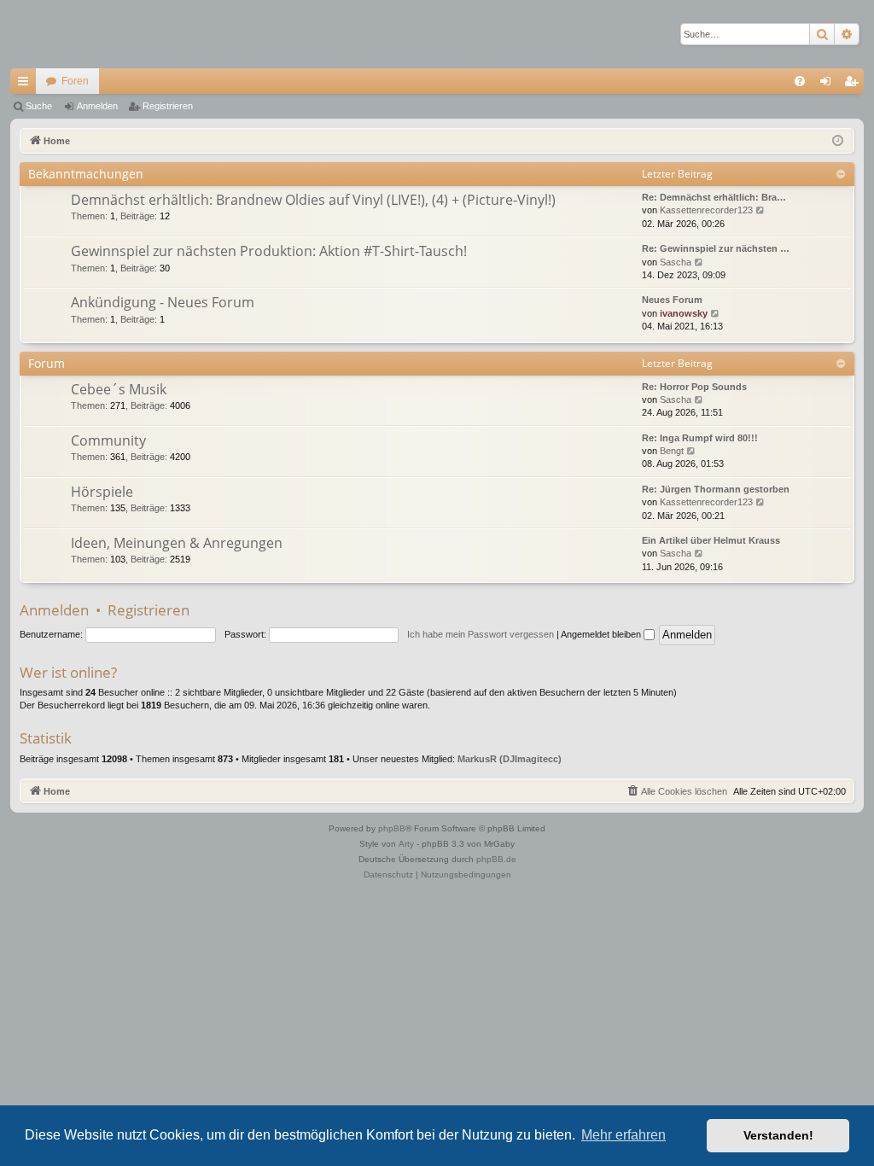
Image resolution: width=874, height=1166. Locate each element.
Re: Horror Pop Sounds (694, 387)
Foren (75, 81)
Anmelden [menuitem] (828, 84)
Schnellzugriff (26, 84)
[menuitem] (800, 81)
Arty (406, 843)
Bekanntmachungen (85, 174)
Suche (39, 106)
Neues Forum (672, 299)
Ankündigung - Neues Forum (162, 302)
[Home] (70, 34)
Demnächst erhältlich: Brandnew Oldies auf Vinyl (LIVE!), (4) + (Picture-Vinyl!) (313, 199)
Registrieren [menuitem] (854, 84)
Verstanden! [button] (778, 1135)
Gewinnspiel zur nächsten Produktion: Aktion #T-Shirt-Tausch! (269, 251)
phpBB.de (496, 859)
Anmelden (97, 106)
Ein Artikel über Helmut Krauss (711, 540)
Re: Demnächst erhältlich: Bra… (714, 197)
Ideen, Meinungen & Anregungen (177, 542)
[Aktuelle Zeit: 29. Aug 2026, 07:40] (837, 141)
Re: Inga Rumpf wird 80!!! (700, 438)
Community (108, 440)
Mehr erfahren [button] (623, 1135)
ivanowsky (684, 313)
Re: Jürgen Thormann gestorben (716, 489)
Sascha (675, 262)
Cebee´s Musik (118, 389)
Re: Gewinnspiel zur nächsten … (716, 248)
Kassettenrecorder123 (706, 210)
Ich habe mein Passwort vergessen (480, 634)
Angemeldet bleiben (602, 634)
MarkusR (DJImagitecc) (509, 759)
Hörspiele (102, 491)
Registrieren (168, 106)
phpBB (391, 828)
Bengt (672, 451)
